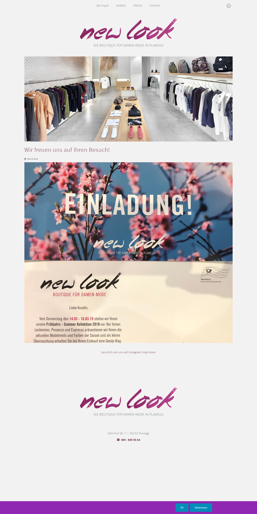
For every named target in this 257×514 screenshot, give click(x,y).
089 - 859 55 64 (130, 440)
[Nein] (253, 507)
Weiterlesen (201, 507)
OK (182, 507)
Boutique (103, 5)
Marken (121, 5)
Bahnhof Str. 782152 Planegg (128, 433)
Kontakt (155, 5)
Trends (137, 5)
